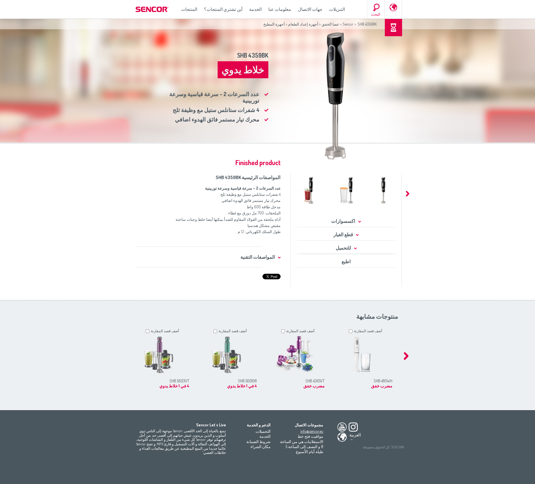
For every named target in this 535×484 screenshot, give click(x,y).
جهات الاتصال (310, 9)
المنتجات (189, 9)
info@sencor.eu (311, 431)
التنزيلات (337, 9)
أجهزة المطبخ (274, 24)
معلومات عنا (279, 9)
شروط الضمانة (258, 441)
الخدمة (255, 9)
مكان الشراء (261, 446)
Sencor (347, 24)
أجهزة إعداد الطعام (303, 24)
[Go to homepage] (152, 9)
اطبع (346, 261)
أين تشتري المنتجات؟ (223, 9)
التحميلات (263, 431)
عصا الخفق (330, 24)
